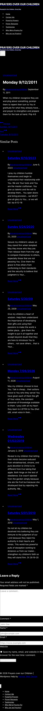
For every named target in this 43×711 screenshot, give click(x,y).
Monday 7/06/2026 (21, 371)
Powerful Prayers (12, 20)
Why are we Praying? (13, 33)
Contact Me (10, 17)
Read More (14, 209)
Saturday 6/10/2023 (22, 158)
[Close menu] (0, 686)
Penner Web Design (28, 676)
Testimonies (10, 27)
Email (3, 637)
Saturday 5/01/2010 (22, 513)
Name (3, 628)
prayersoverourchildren (16, 89)
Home (8, 14)
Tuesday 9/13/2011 (9, 133)
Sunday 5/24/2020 (21, 226)
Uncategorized (10, 75)
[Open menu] (2, 53)
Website (4, 646)
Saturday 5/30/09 (20, 299)
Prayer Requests (12, 24)
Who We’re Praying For (14, 30)
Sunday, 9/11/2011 (8, 125)
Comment (5, 618)
